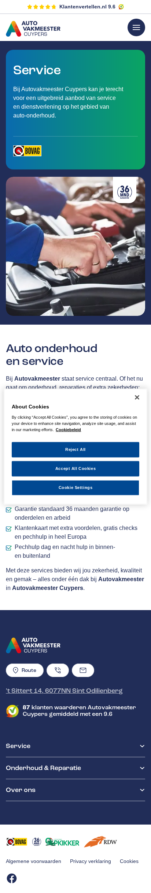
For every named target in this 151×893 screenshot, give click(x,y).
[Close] (137, 397)
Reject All (75, 449)
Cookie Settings (76, 487)
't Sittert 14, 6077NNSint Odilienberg (64, 691)
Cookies (129, 861)
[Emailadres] (83, 670)
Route (29, 670)
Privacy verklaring (90, 861)
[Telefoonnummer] (58, 670)
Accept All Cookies (75, 468)
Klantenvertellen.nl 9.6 (87, 7)
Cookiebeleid (68, 429)
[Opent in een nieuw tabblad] (27, 150)
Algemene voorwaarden (33, 861)
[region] (75, 447)
